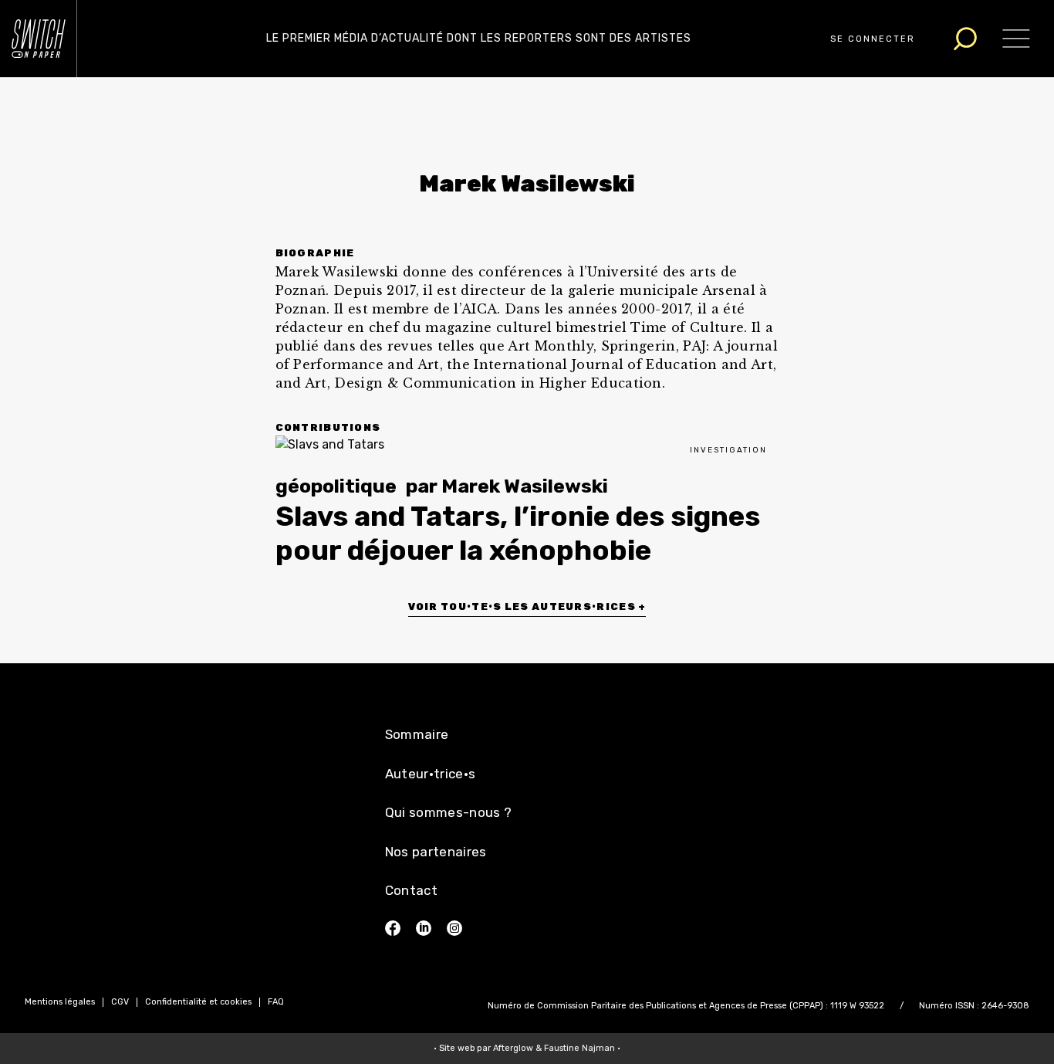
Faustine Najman (579, 1048)
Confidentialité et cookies (198, 1002)
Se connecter (872, 39)
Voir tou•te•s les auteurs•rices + (527, 606)
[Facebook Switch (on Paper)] (392, 928)
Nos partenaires (436, 851)
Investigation (728, 450)
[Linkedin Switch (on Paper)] (423, 928)
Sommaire (417, 734)
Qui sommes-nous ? (448, 812)
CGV (120, 1002)
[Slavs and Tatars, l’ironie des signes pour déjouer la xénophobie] (527, 445)
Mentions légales (60, 1002)
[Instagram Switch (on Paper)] (454, 928)
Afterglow (513, 1048)
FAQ (276, 1002)
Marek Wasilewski (524, 486)
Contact (411, 890)
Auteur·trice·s (430, 773)
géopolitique (336, 486)
